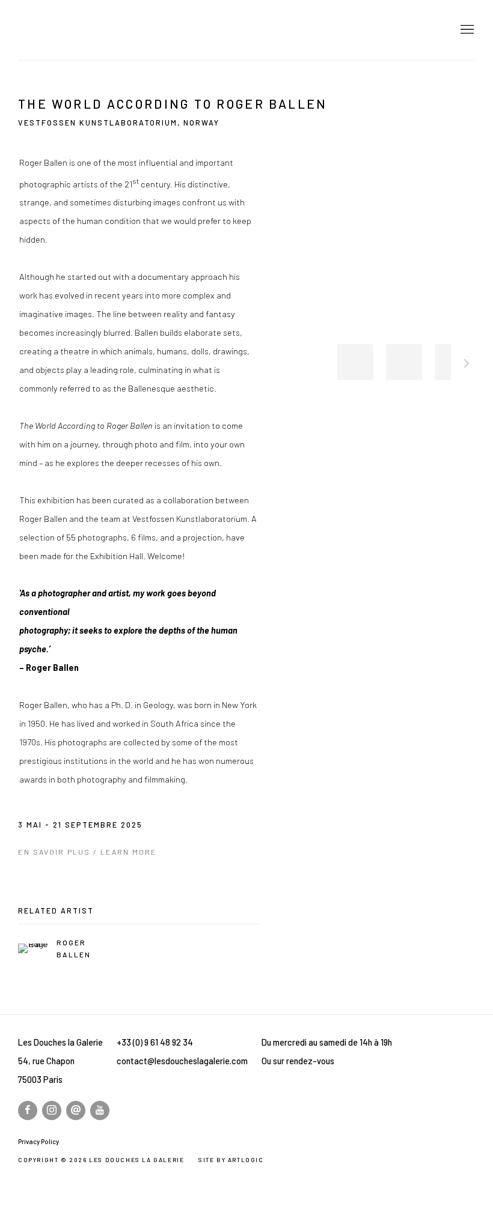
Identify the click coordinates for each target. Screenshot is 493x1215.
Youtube (99, 1110)
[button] (355, 362)
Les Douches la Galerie (102, 30)
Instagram (51, 1110)
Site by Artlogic (231, 1159)
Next (466, 365)
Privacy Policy (38, 1141)
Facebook (27, 1110)
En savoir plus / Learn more (87, 851)
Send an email (75, 1110)
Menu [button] (466, 30)
